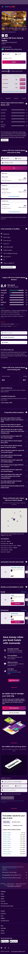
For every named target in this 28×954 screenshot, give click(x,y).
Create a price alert (12, 672)
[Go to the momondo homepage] (10, 6)
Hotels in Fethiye (7, 853)
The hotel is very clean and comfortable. (13, 314)
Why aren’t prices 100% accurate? (11, 877)
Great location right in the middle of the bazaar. (13, 317)
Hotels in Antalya (7, 834)
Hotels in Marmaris (7, 851)
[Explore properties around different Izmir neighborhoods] (26, 587)
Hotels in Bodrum (7, 839)
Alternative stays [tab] (16, 822)
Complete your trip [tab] (17, 825)
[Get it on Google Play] (5, 941)
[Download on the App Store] (14, 941)
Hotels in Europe (10, 883)
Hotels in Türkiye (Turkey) (21, 883)
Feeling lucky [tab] (7, 825)
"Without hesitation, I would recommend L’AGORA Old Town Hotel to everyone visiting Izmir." (14, 311)
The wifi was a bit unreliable (10, 324)
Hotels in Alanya (6, 841)
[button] (2, 6)
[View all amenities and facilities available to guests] (26, 229)
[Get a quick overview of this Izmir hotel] (26, 104)
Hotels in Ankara (6, 845)
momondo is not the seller (9, 872)
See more (23, 592)
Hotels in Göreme (7, 847)
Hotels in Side (6, 849)
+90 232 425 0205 (6, 47)
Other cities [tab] (6, 822)
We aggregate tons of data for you (11, 875)
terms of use (19, 800)
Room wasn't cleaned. (9, 326)
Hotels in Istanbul (7, 832)
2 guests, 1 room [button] (7, 58)
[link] (17, 603)
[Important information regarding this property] (26, 369)
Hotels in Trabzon (7, 843)
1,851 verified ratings (16, 49)
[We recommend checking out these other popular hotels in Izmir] (26, 562)
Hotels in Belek (6, 836)
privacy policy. (4, 802)
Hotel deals (2, 883)
